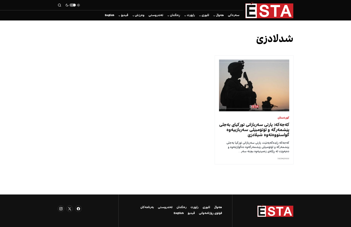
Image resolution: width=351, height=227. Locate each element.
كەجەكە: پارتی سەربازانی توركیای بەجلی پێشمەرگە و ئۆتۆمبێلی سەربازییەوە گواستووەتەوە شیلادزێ (254, 130)
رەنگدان (181, 207)
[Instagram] (61, 209)
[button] (72, 5)
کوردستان (283, 118)
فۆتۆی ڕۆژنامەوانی (210, 213)
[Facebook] (78, 209)
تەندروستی (165, 207)
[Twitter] (69, 209)
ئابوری (206, 207)
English (179, 213)
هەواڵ (218, 207)
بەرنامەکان (147, 207)
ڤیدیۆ (191, 213)
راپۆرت (194, 207)
